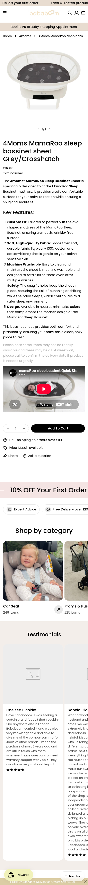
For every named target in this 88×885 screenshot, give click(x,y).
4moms (25, 36)
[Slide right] (49, 129)
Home (7, 36)
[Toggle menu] (5, 13)
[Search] (70, 13)
